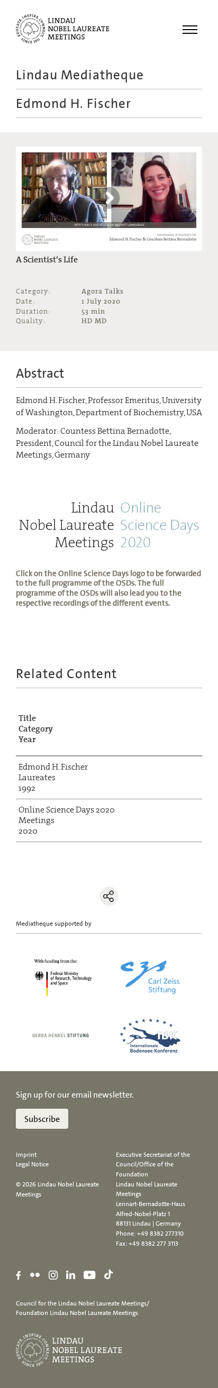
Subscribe (42, 1119)
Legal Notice (32, 1164)
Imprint (26, 1154)
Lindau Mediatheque (80, 75)
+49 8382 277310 (160, 1233)
